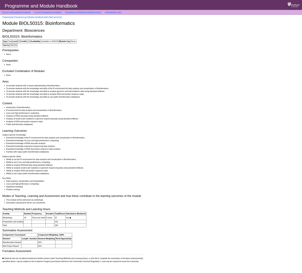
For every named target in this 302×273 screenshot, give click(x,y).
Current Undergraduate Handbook (16, 12)
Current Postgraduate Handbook (47, 12)
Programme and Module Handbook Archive (83, 12)
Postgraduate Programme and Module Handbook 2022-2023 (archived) (32, 17)
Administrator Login (113, 12)
